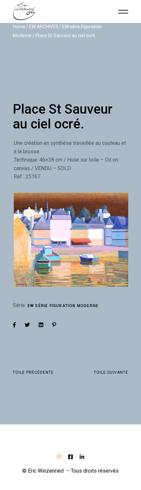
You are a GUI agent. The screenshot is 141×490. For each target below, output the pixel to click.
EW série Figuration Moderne (63, 305)
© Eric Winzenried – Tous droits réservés (70, 471)
